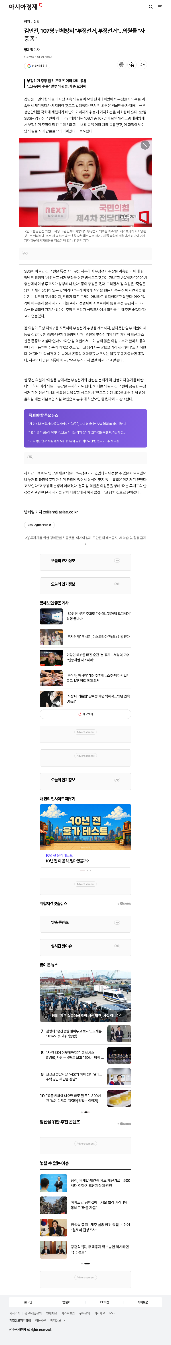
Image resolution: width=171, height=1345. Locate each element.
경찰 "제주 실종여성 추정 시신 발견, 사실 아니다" (86, 1016)
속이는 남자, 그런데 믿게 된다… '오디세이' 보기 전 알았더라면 (99, 1205)
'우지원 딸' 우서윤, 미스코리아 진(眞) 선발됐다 (98, 637)
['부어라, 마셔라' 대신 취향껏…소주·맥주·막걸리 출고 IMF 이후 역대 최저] (51, 685)
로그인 (28, 1302)
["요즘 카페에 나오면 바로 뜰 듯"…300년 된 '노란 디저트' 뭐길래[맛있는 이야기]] (119, 1105)
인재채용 (51, 1313)
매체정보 (55, 1320)
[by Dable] (124, 1123)
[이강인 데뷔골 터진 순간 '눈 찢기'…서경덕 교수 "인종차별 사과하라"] (51, 664)
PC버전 (104, 1302)
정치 (27, 21)
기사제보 (99, 1313)
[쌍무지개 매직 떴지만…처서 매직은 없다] (53, 1191)
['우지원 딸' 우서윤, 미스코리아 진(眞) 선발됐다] (51, 644)
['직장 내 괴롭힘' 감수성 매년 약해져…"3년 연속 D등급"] (51, 706)
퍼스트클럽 (68, 1313)
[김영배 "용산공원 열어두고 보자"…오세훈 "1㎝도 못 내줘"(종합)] (119, 1041)
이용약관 (40, 1320)
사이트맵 (143, 1302)
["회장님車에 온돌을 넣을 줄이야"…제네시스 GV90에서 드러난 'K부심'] (53, 1235)
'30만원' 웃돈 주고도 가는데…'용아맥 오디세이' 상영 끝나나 (98, 616)
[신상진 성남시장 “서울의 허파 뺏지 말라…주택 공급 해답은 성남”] (119, 1084)
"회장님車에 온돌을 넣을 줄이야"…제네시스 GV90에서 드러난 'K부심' (99, 1227)
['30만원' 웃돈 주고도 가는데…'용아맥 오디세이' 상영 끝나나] (51, 623)
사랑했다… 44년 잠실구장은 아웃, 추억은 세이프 (99, 1249)
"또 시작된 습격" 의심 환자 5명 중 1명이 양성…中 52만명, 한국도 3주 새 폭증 (73, 441)
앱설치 (66, 1302)
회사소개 (14, 1313)
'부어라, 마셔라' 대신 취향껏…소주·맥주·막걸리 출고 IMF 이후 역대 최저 (98, 678)
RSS (111, 1313)
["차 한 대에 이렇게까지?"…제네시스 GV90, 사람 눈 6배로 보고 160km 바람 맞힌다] (119, 1062)
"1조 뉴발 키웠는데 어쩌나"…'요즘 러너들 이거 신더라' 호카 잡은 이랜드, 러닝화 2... (76, 432)
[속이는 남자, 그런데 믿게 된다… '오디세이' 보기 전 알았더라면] (53, 1213)
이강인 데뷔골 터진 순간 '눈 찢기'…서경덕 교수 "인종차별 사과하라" (98, 657)
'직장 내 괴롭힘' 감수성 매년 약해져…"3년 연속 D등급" (98, 698)
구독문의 (84, 1313)
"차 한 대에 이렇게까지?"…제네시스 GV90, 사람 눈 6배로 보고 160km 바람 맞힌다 (77, 424)
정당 (36, 21)
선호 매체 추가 (39, 65)
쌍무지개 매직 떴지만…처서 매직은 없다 (100, 1183)
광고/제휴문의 (33, 1313)
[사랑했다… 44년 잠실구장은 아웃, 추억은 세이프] (53, 1257)
